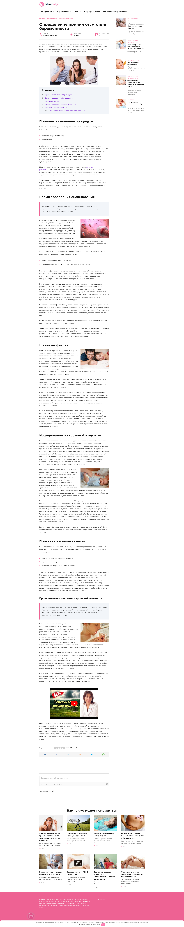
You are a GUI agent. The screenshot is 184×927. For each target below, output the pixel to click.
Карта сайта (102, 900)
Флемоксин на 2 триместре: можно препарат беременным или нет (135, 83)
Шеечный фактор (52, 101)
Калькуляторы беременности (115, 12)
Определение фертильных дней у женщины (134, 104)
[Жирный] (41, 784)
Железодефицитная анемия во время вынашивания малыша (135, 46)
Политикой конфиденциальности (90, 924)
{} (60, 784)
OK (103, 924)
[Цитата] (54, 784)
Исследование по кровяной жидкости (60, 104)
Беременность (63, 12)
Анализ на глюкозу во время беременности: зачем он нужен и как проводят (49, 837)
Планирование (46, 12)
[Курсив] (44, 784)
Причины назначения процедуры (58, 95)
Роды (77, 12)
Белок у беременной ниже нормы (104, 834)
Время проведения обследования (59, 98)
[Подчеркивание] (46, 784)
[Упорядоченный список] (49, 784)
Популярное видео (92, 12)
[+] (63, 784)
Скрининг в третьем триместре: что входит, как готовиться (132, 874)
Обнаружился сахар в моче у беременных (77, 834)
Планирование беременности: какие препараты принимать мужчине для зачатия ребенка (135, 25)
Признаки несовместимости (56, 108)
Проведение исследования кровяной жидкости (67, 110)
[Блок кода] (57, 784)
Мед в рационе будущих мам (132, 63)
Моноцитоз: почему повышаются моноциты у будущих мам (132, 835)
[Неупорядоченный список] (52, 784)
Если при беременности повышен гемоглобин (50, 873)
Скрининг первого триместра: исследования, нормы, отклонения (104, 875)
